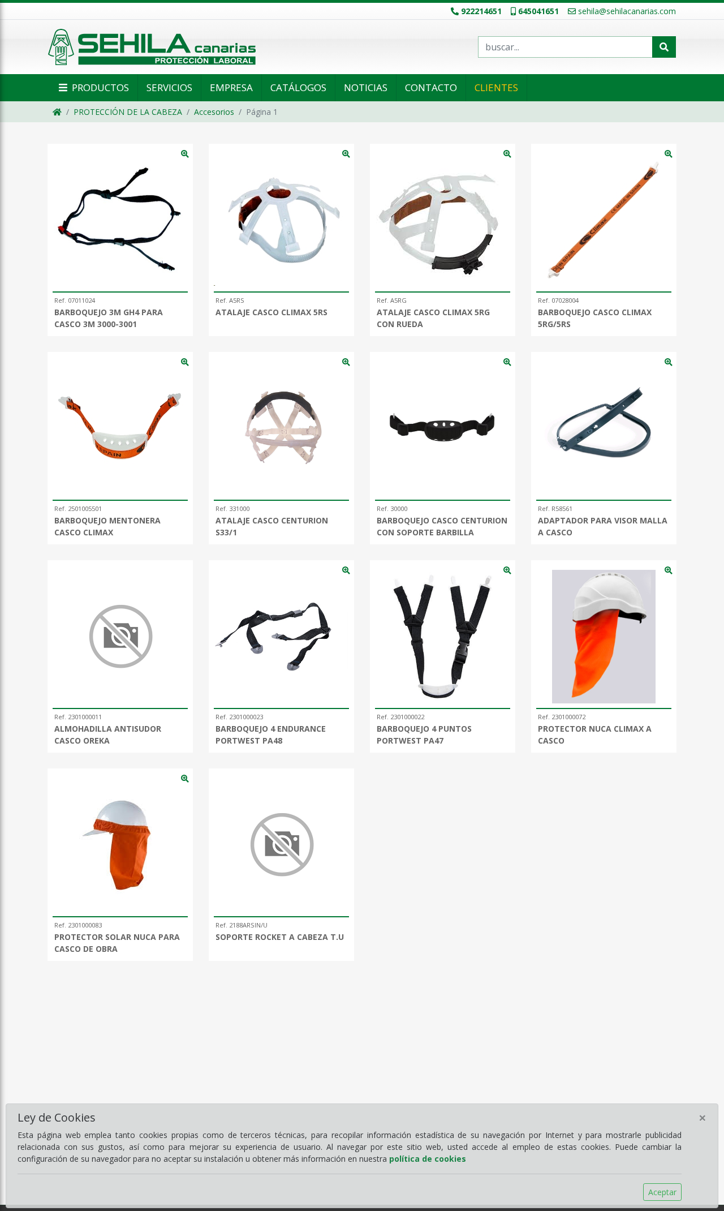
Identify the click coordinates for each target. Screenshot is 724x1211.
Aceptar (662, 1192)
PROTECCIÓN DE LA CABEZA (128, 111)
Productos (99, 87)
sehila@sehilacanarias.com (627, 11)
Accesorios (214, 111)
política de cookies (427, 1158)
